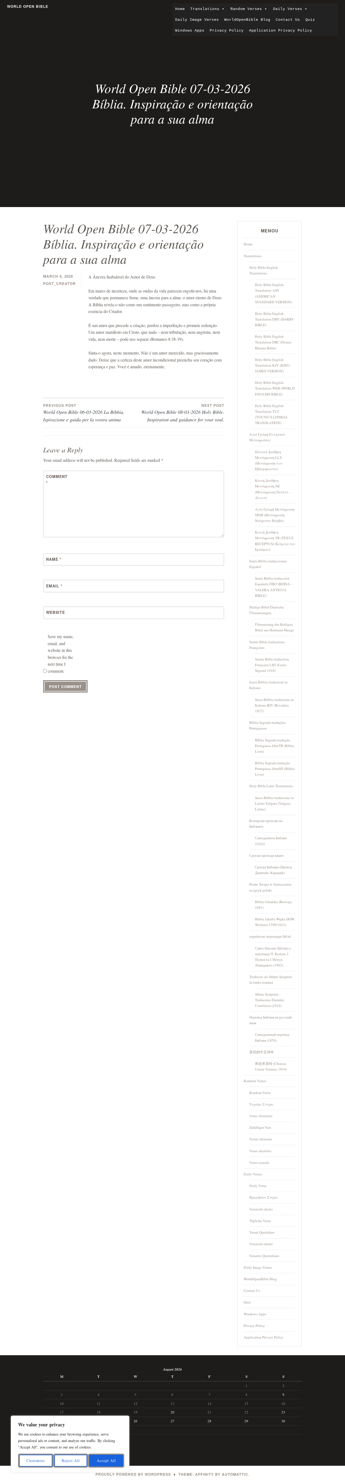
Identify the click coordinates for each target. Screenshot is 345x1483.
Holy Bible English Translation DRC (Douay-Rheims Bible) (273, 342)
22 (246, 1412)
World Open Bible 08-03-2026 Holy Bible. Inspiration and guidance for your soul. (182, 413)
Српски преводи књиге (266, 855)
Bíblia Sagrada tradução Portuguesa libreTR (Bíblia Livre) (274, 746)
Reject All (71, 1460)
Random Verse (260, 1092)
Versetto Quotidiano (264, 1255)
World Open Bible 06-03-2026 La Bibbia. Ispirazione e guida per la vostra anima (84, 413)
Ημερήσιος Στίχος (263, 1197)
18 (99, 1412)
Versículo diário (261, 1243)
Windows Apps (189, 30)
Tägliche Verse (260, 1220)
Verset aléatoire (260, 1139)
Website (55, 612)
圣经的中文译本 (261, 1052)
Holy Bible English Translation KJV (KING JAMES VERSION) (272, 365)
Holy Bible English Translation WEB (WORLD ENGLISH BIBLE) (275, 388)
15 (246, 1403)
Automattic (235, 1474)
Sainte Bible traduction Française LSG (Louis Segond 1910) (272, 665)
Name (53, 559)
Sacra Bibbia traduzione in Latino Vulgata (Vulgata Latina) (274, 803)
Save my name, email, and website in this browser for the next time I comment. (61, 654)
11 (99, 1403)
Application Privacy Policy (280, 30)
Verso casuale (259, 1162)
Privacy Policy (227, 30)
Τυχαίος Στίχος (261, 1104)
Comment (57, 479)
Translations (204, 9)
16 (283, 1403)
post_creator (59, 283)
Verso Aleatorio (260, 1115)
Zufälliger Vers (260, 1127)
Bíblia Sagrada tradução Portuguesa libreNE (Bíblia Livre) (275, 769)
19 (135, 1412)
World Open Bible (27, 6)
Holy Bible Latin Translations (271, 785)
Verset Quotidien (261, 1232)
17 (62, 1412)
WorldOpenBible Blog (247, 20)
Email (54, 586)
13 (172, 1403)
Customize (35, 1460)
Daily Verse (258, 1185)
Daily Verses (287, 9)
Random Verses (246, 9)
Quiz (310, 20)
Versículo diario (261, 1209)
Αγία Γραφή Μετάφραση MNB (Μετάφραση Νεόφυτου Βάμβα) (274, 515)
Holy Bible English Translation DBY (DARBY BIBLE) (274, 319)
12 (135, 1403)
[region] (70, 1444)
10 (62, 1403)
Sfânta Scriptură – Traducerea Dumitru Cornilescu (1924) (269, 1000)
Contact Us (288, 20)
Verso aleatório (260, 1150)
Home (180, 9)
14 (209, 1403)
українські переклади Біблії (270, 936)
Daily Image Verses (197, 20)
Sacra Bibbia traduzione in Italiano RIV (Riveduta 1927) (274, 705)
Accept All (106, 1460)
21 (209, 1412)
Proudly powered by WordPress (133, 1474)
